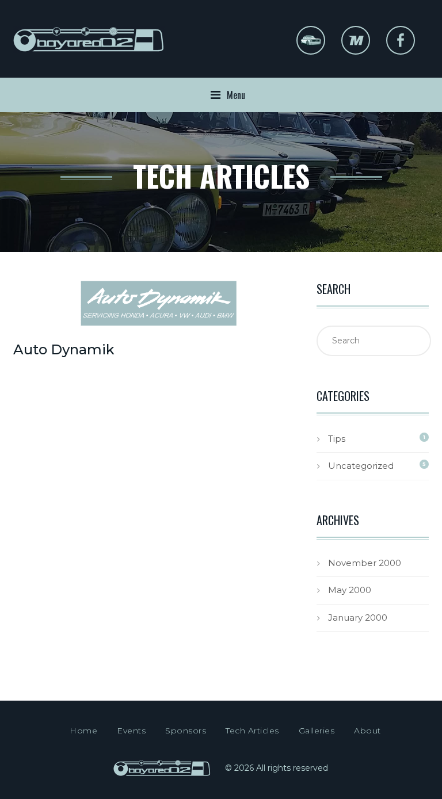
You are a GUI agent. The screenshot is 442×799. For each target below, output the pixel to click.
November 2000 (364, 562)
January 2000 (357, 617)
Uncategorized (361, 465)
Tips (336, 438)
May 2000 (349, 589)
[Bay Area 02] (89, 47)
